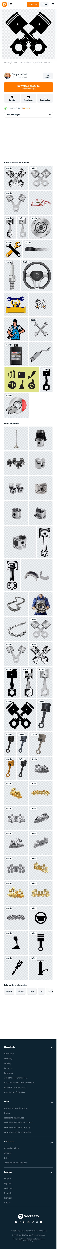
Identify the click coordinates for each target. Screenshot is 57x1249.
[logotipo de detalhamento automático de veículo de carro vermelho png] (16, 253)
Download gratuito (28, 87)
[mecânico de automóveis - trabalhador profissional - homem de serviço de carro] (16, 437)
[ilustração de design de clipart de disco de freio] (28, 277)
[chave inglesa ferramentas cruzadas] (13, 299)
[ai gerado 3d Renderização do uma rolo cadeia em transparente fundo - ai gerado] (16, 895)
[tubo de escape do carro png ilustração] (16, 512)
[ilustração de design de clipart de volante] (20, 358)
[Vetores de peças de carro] (21, 537)
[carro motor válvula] (16, 596)
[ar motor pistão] (16, 646)
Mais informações (13, 114)
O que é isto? (25, 108)
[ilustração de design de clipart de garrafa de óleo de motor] (16, 487)
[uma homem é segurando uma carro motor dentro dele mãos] (16, 920)
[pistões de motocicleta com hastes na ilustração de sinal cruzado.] (16, 412)
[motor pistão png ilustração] (12, 833)
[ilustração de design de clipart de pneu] (18, 318)
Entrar (44, 4)
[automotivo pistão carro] (20, 800)
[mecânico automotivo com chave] (16, 387)
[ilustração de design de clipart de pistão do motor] (16, 178)
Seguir (48, 77)
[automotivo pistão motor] (16, 621)
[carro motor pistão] (16, 671)
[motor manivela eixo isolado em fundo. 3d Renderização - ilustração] (28, 1174)
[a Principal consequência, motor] (20, 866)
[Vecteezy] (4, 4)
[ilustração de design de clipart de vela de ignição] (42, 325)
